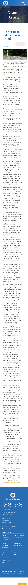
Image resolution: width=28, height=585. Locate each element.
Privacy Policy (15, 573)
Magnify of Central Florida (18, 544)
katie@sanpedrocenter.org (11, 482)
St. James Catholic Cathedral (16, 553)
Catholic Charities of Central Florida (19, 536)
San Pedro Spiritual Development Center (6, 553)
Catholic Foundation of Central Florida (6, 545)
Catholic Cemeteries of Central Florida (6, 537)
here (4, 74)
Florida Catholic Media (6, 561)
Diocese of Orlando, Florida (14, 571)
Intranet (22, 573)
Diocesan (13, 575)
